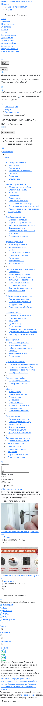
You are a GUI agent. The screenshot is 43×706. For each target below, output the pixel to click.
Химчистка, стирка (17, 427)
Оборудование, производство (19, 296)
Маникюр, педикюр (17, 247)
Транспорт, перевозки (16, 162)
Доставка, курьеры (16, 457)
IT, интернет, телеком (15, 361)
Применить (8, 485)
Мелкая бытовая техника (20, 277)
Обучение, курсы (13, 312)
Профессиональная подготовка (23, 331)
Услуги (4, 32)
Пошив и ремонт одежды (20, 421)
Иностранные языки (18, 318)
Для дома (5, 21)
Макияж (12, 250)
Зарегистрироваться (17, 7)
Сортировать (8, 132)
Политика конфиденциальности (15, 678)
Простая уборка (16, 402)
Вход (9, 10)
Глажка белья (15, 397)
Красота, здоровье (14, 241)
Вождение (13, 320)
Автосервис (14, 165)
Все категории (11, 106)
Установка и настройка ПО (21, 367)
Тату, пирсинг (15, 258)
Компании (8, 479)
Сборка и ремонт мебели (20, 187)
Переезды (13, 176)
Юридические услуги (18, 353)
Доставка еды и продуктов (18, 438)
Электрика (13, 192)
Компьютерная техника (19, 282)
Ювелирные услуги (17, 430)
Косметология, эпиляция (20, 252)
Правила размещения (18, 684)
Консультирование (17, 345)
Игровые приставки (17, 285)
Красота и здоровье (10, 51)
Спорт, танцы (15, 326)
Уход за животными (17, 449)
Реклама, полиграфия (15, 378)
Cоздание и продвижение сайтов (23, 364)
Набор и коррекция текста (20, 348)
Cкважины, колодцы (18, 220)
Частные (7, 482)
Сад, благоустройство (15, 217)
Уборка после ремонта (19, 405)
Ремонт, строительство (16, 184)
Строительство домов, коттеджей (24, 206)
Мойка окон (14, 400)
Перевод (13, 350)
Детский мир (7, 37)
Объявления (14, 1)
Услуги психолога (16, 260)
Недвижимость (8, 24)
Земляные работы (17, 228)
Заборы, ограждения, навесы (22, 225)
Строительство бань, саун (20, 203)
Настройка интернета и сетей (22, 370)
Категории (25, 1)
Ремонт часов (15, 424)
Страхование (14, 356)
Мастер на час (14, 211)
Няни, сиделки (14, 446)
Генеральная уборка (18, 394)
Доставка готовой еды (19, 440)
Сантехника (14, 195)
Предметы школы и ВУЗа (20, 315)
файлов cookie (27, 695)
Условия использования (12, 686)
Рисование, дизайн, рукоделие (22, 329)
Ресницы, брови (16, 263)
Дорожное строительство (20, 222)
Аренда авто (14, 168)
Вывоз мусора (15, 391)
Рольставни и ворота (18, 236)
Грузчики (13, 173)
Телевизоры (14, 271)
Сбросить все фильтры (11, 489)
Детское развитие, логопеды (21, 334)
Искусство (12, 451)
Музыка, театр (15, 323)
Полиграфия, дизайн (18, 383)
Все (4, 476)
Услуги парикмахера (18, 244)
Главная (4, 1)
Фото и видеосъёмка (17, 443)
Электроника (7, 46)
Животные (6, 27)
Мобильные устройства (19, 274)
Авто (3, 18)
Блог (33, 1)
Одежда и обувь (8, 43)
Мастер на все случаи (18, 372)
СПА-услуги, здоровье (18, 255)
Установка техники (16, 290)
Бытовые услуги (12, 112)
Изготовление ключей (19, 419)
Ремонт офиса (15, 198)
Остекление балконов (18, 200)
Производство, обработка (20, 307)
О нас (26, 686)
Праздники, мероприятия (19, 432)
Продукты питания (9, 48)
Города (32, 686)
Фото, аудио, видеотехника (21, 280)
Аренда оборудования (19, 299)
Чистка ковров (15, 408)
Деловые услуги (13, 340)
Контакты (5, 689)
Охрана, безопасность (18, 454)
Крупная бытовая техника (20, 288)
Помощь (5, 4)
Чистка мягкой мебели (19, 410)
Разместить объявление (15, 15)
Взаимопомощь (8, 35)
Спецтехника (14, 179)
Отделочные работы (18, 190)
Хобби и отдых (7, 40)
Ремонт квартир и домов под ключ (24, 209)
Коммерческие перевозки (20, 170)
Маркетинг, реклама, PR (19, 380)
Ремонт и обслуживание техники (21, 269)
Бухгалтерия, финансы (19, 342)
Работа (4, 29)
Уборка (9, 389)
